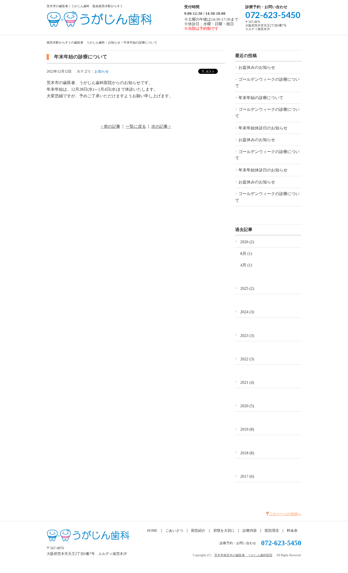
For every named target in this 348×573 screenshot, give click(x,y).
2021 (247, 382)
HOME (152, 531)
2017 (247, 476)
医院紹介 (198, 531)
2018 (247, 453)
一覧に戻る (136, 126)
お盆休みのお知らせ (256, 67)
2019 (247, 429)
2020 (247, 406)
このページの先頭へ (285, 514)
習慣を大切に (224, 531)
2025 (247, 288)
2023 (247, 335)
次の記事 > (161, 126)
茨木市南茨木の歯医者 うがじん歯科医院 (243, 555)
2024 (247, 312)
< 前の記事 (110, 126)
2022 (247, 359)
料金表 (292, 531)
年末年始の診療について (260, 98)
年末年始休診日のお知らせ (262, 128)
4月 (246, 265)
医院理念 (272, 531)
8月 (246, 253)
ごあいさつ (174, 531)
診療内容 (250, 531)
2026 (247, 242)
